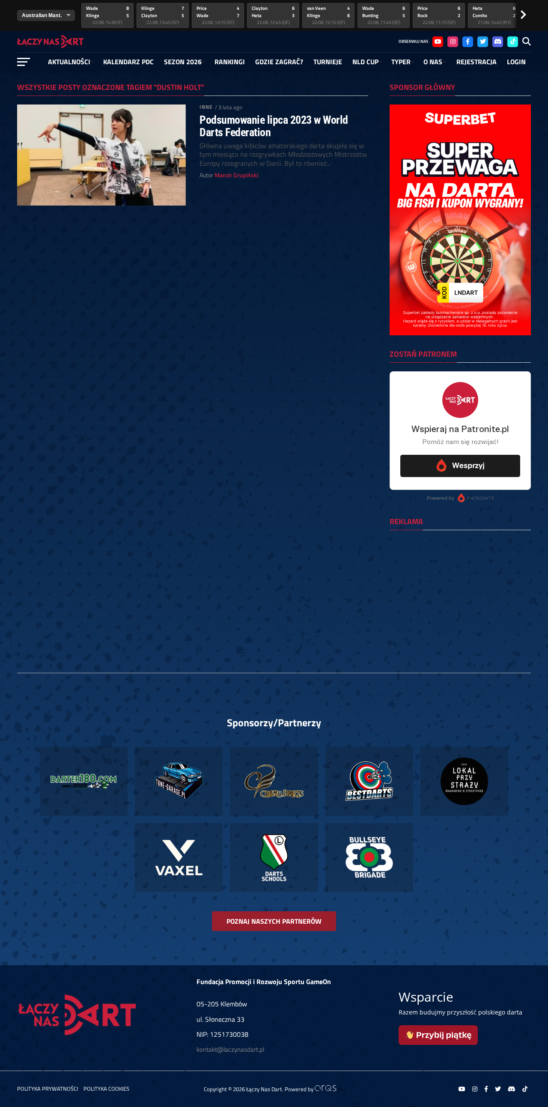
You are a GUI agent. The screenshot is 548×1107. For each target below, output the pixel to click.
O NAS (432, 62)
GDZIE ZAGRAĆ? (279, 62)
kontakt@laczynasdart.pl (230, 1049)
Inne (206, 107)
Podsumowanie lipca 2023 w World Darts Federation (274, 126)
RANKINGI (229, 62)
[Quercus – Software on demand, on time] (330, 1089)
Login (516, 62)
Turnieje (327, 62)
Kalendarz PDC (128, 62)
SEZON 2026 (183, 62)
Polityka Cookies (106, 1088)
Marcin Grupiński (236, 175)
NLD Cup (365, 62)
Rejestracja (476, 62)
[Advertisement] (460, 592)
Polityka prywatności (47, 1088)
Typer (401, 62)
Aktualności (69, 62)
